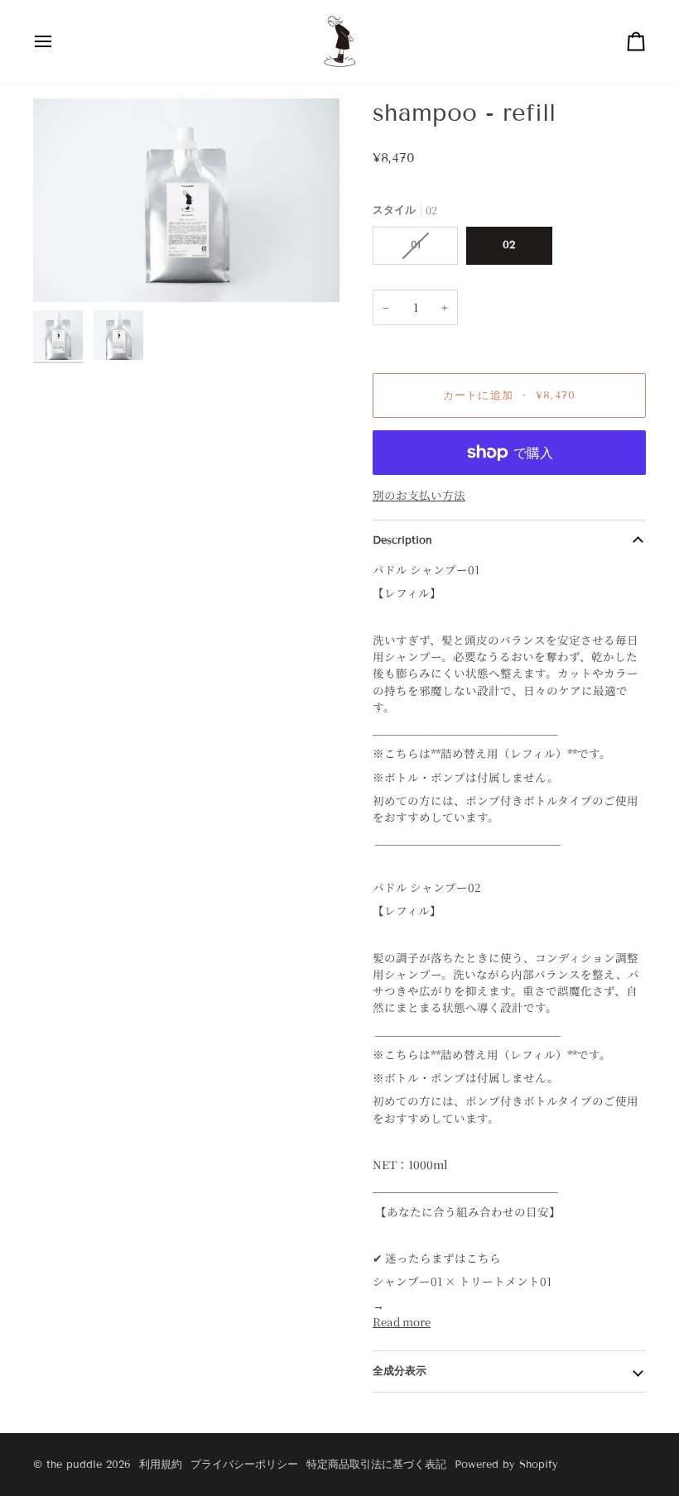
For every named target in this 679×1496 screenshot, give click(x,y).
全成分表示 (399, 1371)
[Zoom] (186, 200)
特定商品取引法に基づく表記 (376, 1464)
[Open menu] (58, 41)
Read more (402, 1321)
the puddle (74, 1464)
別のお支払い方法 (419, 495)
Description (402, 540)
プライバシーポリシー (244, 1464)
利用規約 (160, 1464)
